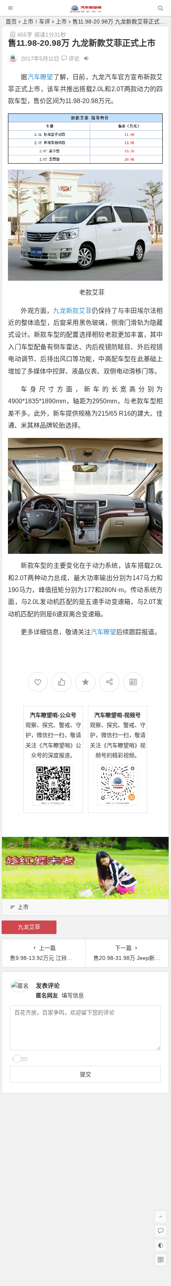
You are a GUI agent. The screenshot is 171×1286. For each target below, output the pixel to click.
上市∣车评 (36, 21)
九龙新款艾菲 (72, 310)
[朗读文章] (86, 58)
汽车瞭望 (40, 77)
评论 (73, 58)
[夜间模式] (160, 1245)
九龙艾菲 (29, 927)
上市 (61, 21)
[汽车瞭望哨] (85, 10)
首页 (11, 21)
